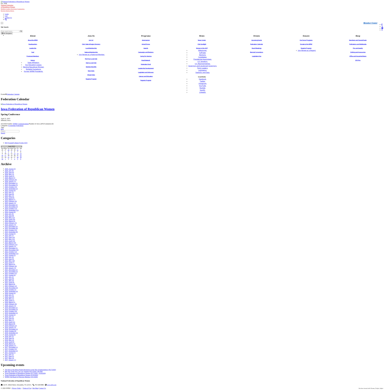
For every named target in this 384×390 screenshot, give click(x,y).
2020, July (9, 295)
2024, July (9, 214)
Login (7, 14)
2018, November (11, 329)
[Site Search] (6, 19)
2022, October (11, 252)
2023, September (11, 232)
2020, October (10, 289)
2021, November (11, 271)
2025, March (10, 199)
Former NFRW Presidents (33, 71)
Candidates (202, 57)
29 (21, 157)
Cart (6, 16)
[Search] (21, 31)
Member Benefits (91, 67)
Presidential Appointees (203, 59)
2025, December (11, 183)
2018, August (10, 335)
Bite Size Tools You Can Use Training (24, 371)
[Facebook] (381, 24)
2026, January (10, 181)
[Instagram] (382, 30)
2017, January (10, 360)
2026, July (9, 171)
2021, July (9, 277)
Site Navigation (7, 33)
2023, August (10, 234)
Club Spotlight (202, 44)
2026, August (10, 169)
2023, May (10, 239)
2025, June (9, 194)
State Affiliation (34, 62)
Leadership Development (146, 68)
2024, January (10, 225)
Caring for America (146, 56)
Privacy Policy (16, 388)
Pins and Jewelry (358, 48)
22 (21, 155)
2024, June (9, 216)
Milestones (202, 50)
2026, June (9, 172)
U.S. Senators (203, 61)
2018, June (9, 338)
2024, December (11, 205)
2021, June (9, 279)
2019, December (11, 307)
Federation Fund (146, 64)
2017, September (11, 351)
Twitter (203, 81)
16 (2, 155)
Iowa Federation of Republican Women (27, 109)
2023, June (10, 237)
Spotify (203, 90)
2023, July (9, 235)
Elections (202, 55)
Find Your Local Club (91, 59)
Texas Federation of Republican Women (25, 373)
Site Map (35, 388)
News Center (202, 40)
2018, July (9, 336)
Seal (32, 52)
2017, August (10, 353)
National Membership (91, 52)
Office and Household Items (357, 56)
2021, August (10, 275)
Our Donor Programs (306, 40)
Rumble (203, 88)
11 (8, 153)
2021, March (10, 284)
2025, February (11, 201)
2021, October (11, 273)
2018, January (10, 345)
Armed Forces (146, 44)
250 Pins (357, 60)
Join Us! (91, 40)
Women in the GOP (202, 48)
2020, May (9, 298)
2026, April (9, 176)
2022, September (11, 253)
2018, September (11, 333)
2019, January (10, 327)
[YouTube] (382, 28)
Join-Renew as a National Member (92, 54)
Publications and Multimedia (357, 44)
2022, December (11, 248)
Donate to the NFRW (306, 44)
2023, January (10, 246)
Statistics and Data (203, 72)
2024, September (11, 210)
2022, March (10, 264)
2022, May (10, 261)
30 (2, 159)
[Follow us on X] (382, 26)
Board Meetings (257, 48)
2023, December (11, 226)
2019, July (9, 317)
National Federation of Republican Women (13, 8)
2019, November (11, 309)
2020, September (11, 291)
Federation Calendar (256, 44)
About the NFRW (33, 40)
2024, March (10, 221)
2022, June (9, 259)
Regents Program (91, 79)
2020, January (10, 306)
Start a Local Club (91, 63)
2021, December (11, 270)
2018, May (9, 340)
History (33, 60)
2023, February (11, 244)
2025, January (10, 203)
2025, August (10, 190)
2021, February (11, 286)
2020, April (9, 300)
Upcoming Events (256, 40)
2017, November (11, 347)
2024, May (10, 217)
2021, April (9, 282)
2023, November (11, 228)
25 (8, 157)
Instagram (203, 83)
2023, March (10, 243)
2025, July (9, 192)
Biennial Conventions (256, 52)
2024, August (10, 212)
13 (14, 153)
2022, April (9, 262)
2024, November (11, 207)
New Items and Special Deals (358, 40)
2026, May (9, 174)
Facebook (202, 79)
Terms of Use (27, 388)
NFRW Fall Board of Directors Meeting (21, 377)
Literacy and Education (146, 76)
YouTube (202, 86)
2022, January (10, 268)
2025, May (9, 196)
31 (17, 150)
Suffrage (202, 53)
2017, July (9, 354)
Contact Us (8, 18)
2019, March (10, 324)
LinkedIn (202, 92)
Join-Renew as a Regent (307, 50)
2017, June (9, 356)
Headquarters (32, 44)
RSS (2, 129)
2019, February (11, 326)
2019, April (10, 322)
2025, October (11, 187)
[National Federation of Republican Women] (15, 2)
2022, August (10, 255)
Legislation (202, 70)
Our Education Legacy (33, 65)
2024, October (11, 208)
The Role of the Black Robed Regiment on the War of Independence (30, 370)
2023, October (11, 230)
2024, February (11, 223)
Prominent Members (33, 56)
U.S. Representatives (202, 64)
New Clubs (91, 71)
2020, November (11, 288)
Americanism (146, 40)
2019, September (11, 313)
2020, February (11, 304)
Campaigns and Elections (146, 52)
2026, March (10, 178)
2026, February (11, 180)
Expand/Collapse (13, 143)
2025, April (9, 198)
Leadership (32, 48)
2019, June (9, 318)
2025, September (11, 189)
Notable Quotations (33, 69)
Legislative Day (256, 56)
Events (10, 125)
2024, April (10, 219)
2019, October (11, 311)
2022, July (9, 257)
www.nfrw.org (51, 385)
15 (21, 153)
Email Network (146, 60)
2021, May (9, 280)
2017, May (9, 358)
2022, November (11, 250)
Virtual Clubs (91, 75)
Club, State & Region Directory (91, 44)
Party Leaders (202, 68)
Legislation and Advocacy (146, 72)
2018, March (10, 344)
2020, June (9, 297)
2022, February (11, 266)
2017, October (11, 349)
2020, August (10, 293)
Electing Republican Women (33, 67)
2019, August (10, 315)
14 (17, 153)
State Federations (18, 125)
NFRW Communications (21, 124)
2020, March (10, 302)
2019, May (9, 320)
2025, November (11, 185)
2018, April (9, 342)
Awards (146, 48)
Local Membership (91, 48)
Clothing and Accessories (358, 52)
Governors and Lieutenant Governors (202, 66)
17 (5, 155)
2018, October (10, 331)
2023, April (10, 241)
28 (8, 150)
